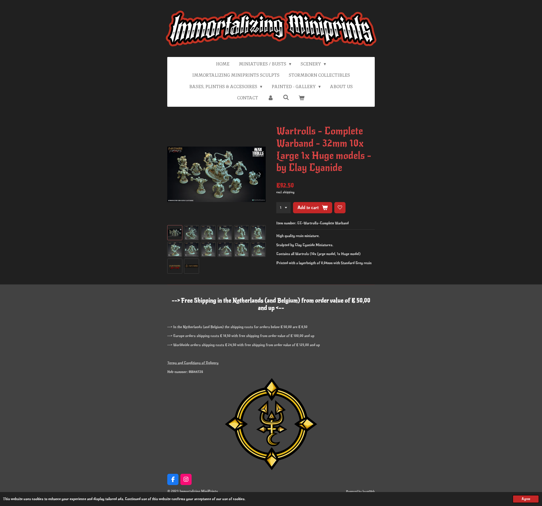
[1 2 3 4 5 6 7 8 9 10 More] (283, 207)
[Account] (270, 98)
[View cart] (301, 98)
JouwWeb (368, 491)
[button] (174, 232)
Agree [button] (525, 499)
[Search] (286, 97)
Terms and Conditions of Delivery (192, 363)
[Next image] (259, 174)
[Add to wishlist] (340, 207)
